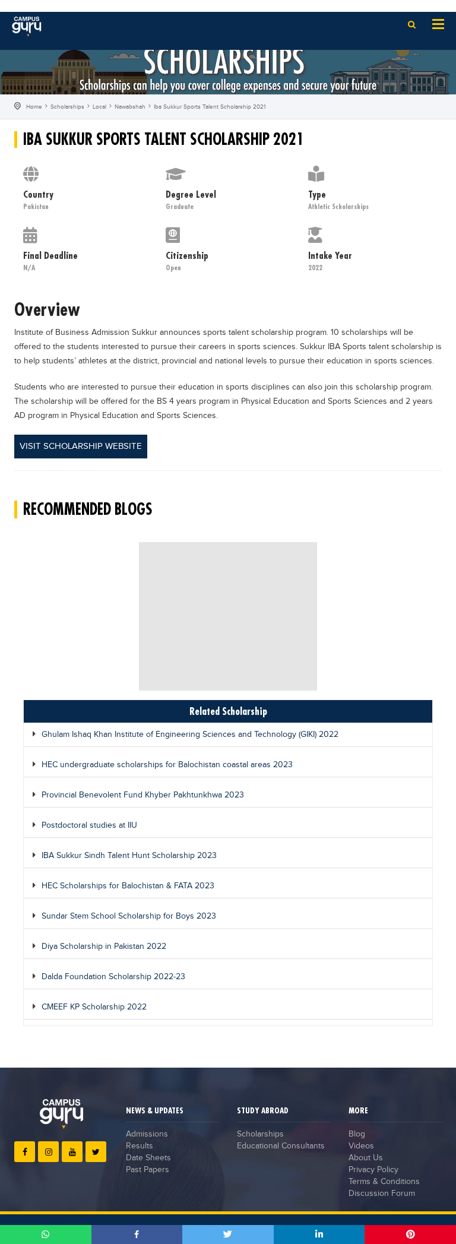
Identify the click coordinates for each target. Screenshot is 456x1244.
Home (34, 106)
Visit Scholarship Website (81, 446)
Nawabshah (130, 106)
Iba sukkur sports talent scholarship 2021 (209, 106)
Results (139, 1146)
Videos (361, 1146)
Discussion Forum (382, 1193)
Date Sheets (148, 1158)
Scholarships (67, 106)
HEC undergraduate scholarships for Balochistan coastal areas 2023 (167, 765)
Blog (357, 1134)
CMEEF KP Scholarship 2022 (94, 1007)
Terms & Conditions (384, 1181)
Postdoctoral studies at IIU (89, 825)
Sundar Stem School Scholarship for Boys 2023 (129, 916)
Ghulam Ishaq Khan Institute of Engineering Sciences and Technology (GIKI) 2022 (190, 734)
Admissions (147, 1134)
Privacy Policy (373, 1170)
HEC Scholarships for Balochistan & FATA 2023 (128, 886)
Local (99, 106)
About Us (366, 1158)
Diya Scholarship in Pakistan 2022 (104, 946)
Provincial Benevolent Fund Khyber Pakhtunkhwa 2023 (143, 795)
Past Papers (147, 1170)
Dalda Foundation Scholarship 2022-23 (113, 977)
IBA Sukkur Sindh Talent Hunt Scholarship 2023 (129, 855)
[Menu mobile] (438, 23)
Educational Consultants (281, 1146)
